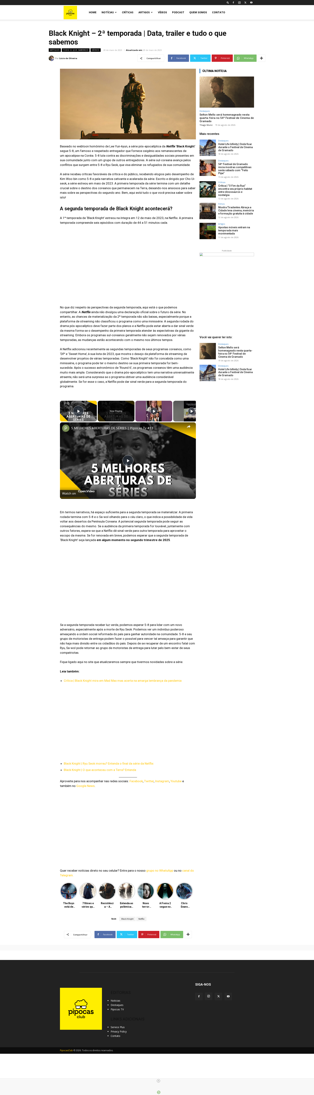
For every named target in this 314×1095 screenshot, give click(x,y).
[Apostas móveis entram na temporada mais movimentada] (208, 231)
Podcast (178, 12)
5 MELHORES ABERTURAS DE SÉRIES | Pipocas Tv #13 (112, 428)
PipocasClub (66, 1050)
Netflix (141, 919)
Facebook (136, 781)
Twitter (149, 781)
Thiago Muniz (206, 125)
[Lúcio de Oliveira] (52, 58)
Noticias (115, 1000)
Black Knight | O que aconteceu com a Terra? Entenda (100, 770)
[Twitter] (245, 2)
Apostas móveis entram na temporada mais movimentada (234, 230)
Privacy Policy (119, 1031)
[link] (65, 428)
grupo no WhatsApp (159, 870)
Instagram (162, 781)
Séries (95, 50)
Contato (218, 12)
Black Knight (127, 919)
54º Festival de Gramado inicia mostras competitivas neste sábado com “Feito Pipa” (234, 169)
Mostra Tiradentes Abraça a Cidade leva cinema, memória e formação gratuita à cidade (236, 210)
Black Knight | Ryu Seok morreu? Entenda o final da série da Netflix (108, 763)
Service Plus (118, 1027)
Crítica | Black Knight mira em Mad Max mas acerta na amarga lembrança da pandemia (123, 680)
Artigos (144, 12)
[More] (261, 58)
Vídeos (162, 12)
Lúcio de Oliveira (68, 58)
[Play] (154, 411)
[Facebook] (233, 2)
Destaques (205, 111)
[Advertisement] (227, 413)
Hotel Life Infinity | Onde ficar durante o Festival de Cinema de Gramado (235, 147)
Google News (85, 786)
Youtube (176, 781)
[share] (188, 426)
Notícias (108, 12)
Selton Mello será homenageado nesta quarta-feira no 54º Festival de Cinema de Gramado (227, 118)
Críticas (127, 12)
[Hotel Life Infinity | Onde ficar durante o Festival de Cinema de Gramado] (208, 148)
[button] (228, 2)
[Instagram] (239, 2)
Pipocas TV (117, 1009)
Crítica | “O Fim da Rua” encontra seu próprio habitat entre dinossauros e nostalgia (235, 190)
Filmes (221, 204)
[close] (158, 1080)
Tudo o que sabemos (75, 50)
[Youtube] (251, 2)
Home (92, 12)
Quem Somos (198, 12)
